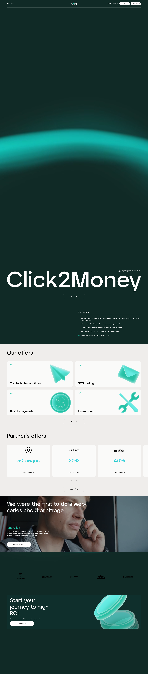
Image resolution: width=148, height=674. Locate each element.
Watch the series (19, 544)
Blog (109, 3)
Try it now (22, 624)
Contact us (115, 3)
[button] (13, 3)
